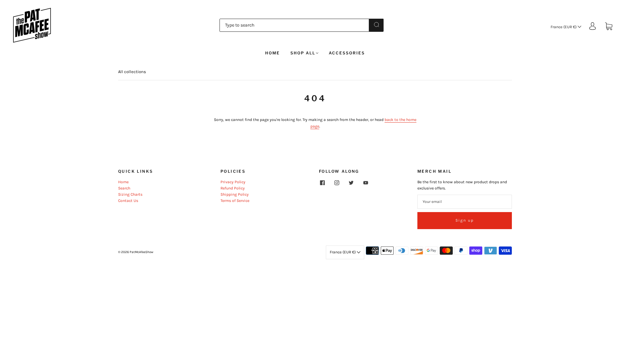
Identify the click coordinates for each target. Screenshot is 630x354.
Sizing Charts (130, 194)
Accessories (347, 52)
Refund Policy (232, 188)
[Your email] (464, 202)
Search (124, 188)
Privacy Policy (232, 182)
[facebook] (322, 183)
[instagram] (336, 183)
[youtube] (365, 183)
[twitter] (351, 183)
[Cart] (608, 27)
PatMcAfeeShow (141, 252)
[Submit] (376, 24)
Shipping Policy (234, 194)
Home (272, 52)
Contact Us (128, 200)
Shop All (302, 52)
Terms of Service (234, 200)
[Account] (592, 26)
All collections (132, 71)
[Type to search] (294, 25)
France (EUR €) (564, 27)
